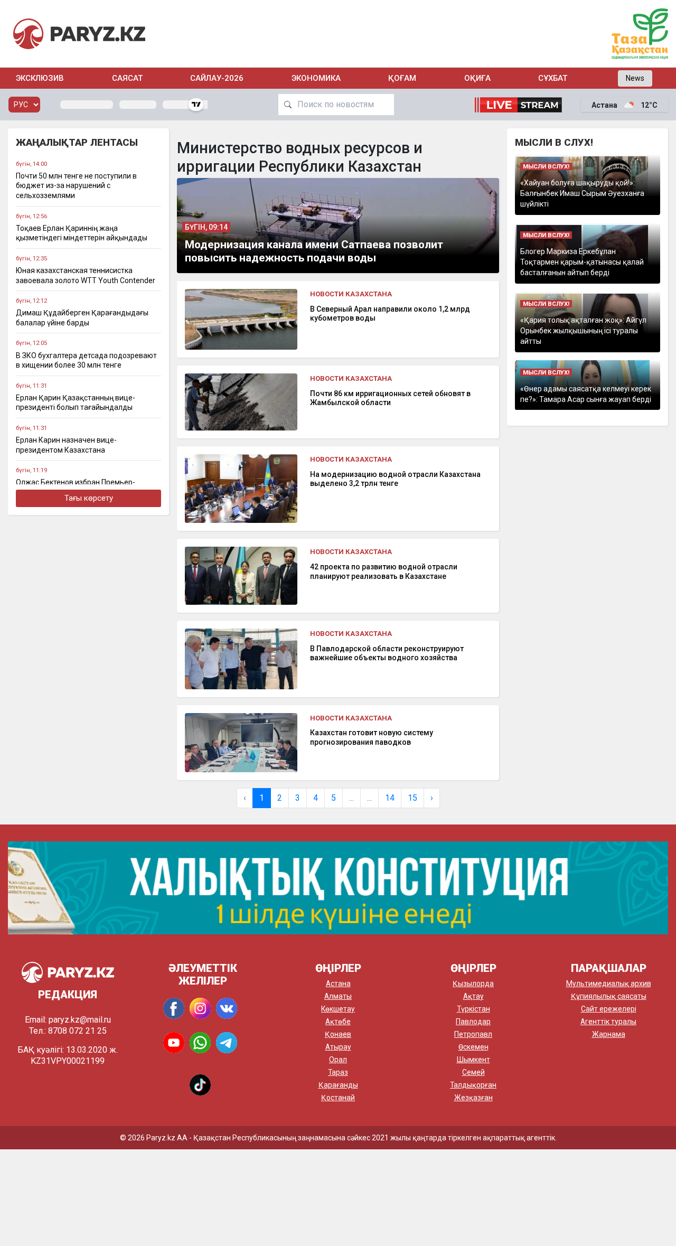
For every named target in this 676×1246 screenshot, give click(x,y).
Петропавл (473, 1034)
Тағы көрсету (88, 498)
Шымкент (473, 1059)
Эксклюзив (40, 78)
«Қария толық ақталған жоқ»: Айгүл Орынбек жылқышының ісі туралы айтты (583, 331)
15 (412, 798)
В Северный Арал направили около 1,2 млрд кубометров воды (390, 314)
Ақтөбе (338, 1021)
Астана (338, 983)
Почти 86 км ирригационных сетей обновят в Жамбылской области (390, 398)
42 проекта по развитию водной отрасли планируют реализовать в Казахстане (383, 571)
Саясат (127, 78)
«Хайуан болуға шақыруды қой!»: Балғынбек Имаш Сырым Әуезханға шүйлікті (582, 194)
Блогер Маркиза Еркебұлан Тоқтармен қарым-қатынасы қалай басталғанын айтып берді (582, 262)
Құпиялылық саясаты (608, 996)
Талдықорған (473, 1085)
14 (390, 798)
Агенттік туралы (608, 1021)
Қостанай (338, 1097)
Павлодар (473, 1021)
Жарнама (608, 1034)
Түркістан (473, 1009)
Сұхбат (552, 78)
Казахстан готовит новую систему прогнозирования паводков (371, 737)
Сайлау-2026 (216, 78)
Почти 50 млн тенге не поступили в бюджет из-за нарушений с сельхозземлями (76, 186)
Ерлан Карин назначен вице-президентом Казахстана (66, 445)
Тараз (338, 1072)
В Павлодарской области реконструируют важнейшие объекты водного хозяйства (387, 653)
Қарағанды (338, 1085)
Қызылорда (473, 983)
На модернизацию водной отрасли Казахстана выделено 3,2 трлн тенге (395, 479)
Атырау (338, 1047)
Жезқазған (473, 1097)
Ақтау (473, 996)
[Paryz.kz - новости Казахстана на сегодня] (79, 33)
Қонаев (338, 1034)
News (635, 78)
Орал (338, 1059)
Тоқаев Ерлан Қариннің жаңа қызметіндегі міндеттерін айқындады (81, 233)
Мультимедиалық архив (608, 983)
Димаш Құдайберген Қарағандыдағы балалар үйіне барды (82, 317)
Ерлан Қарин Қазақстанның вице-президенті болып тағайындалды (75, 403)
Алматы (338, 996)
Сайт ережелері (608, 1009)
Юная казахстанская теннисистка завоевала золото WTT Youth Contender (85, 275)
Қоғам (402, 78)
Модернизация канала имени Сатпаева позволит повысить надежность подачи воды (314, 251)
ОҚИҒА (477, 78)
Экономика (316, 78)
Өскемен (473, 1047)
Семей (473, 1072)
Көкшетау (338, 1009)
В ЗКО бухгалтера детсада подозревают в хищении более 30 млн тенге (86, 360)
